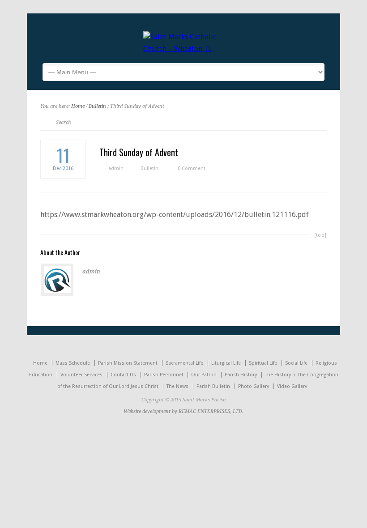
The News (177, 386)
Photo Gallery (253, 386)
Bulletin (97, 106)
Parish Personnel (163, 375)
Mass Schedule (72, 363)
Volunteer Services (81, 375)
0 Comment (191, 168)
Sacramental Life (184, 363)
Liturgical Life (226, 363)
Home (78, 106)
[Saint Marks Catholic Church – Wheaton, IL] (183, 48)
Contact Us (123, 375)
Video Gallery (292, 386)
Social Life (296, 363)
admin (116, 168)
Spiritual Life (263, 363)
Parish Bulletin (213, 386)
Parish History (241, 375)
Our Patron (204, 375)
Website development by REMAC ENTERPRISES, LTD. (183, 411)
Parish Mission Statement (128, 363)
